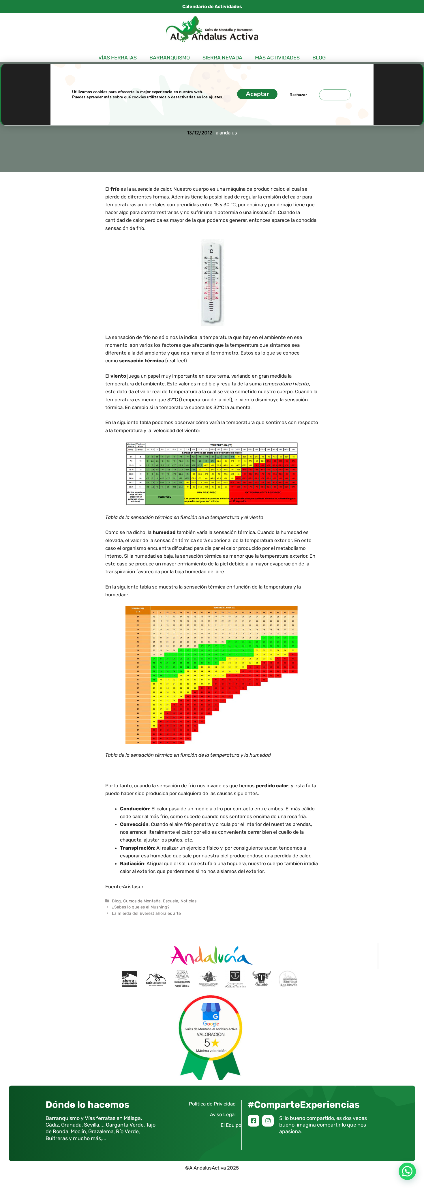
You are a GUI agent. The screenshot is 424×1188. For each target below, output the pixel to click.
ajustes (215, 97)
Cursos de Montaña (142, 901)
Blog (319, 58)
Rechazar (298, 94)
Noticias (188, 901)
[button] (407, 1171)
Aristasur (133, 886)
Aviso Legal (223, 1114)
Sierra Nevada (222, 58)
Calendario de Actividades (212, 6)
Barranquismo (169, 58)
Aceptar (257, 93)
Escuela (170, 901)
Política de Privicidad (212, 1104)
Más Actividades (277, 58)
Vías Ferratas (117, 58)
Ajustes (335, 94)
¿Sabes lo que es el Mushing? (141, 907)
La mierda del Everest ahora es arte (146, 913)
